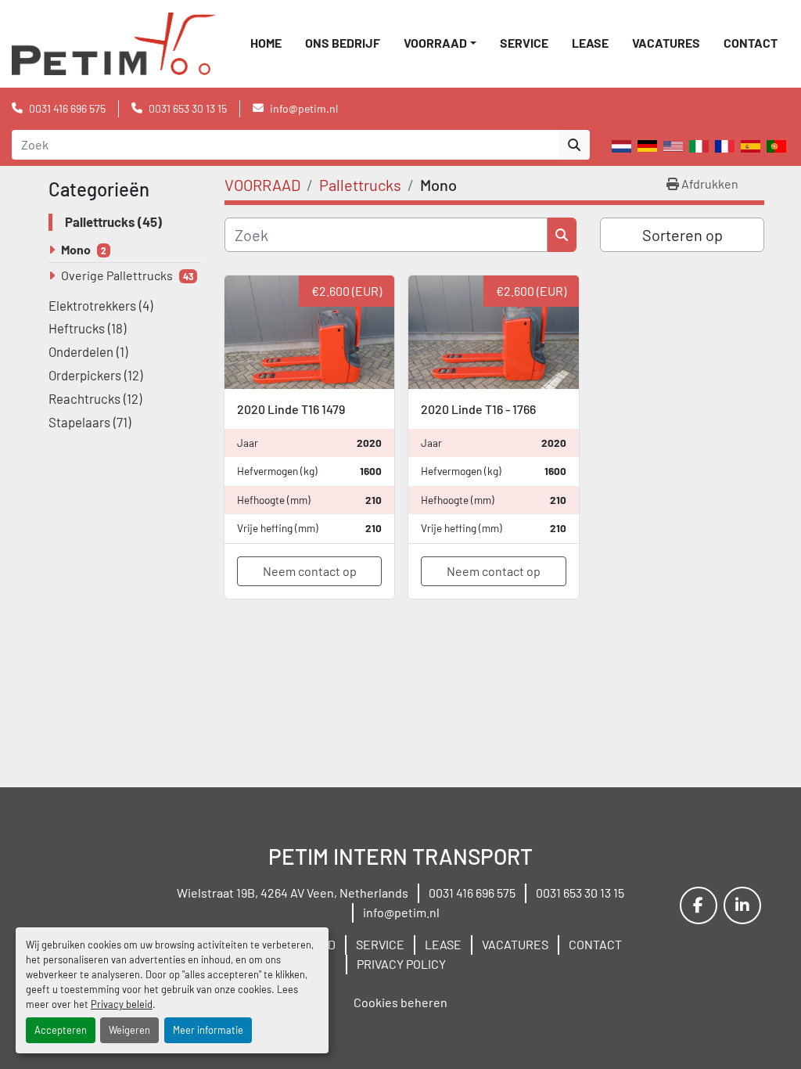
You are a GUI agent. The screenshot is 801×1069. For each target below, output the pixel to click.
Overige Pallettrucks (117, 275)
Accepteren (60, 1030)
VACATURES (666, 42)
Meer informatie (208, 1030)
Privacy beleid (122, 1004)
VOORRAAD (435, 42)
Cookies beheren (400, 1002)
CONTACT (751, 42)
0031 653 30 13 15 (188, 108)
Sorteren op (682, 234)
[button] (440, 43)
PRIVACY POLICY (401, 963)
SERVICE (524, 42)
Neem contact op (310, 570)
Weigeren (129, 1030)
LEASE (590, 42)
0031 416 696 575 (67, 108)
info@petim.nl (304, 108)
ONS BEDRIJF (342, 42)
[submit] (574, 145)
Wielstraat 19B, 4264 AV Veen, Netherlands (292, 892)
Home (266, 42)
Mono (76, 249)
